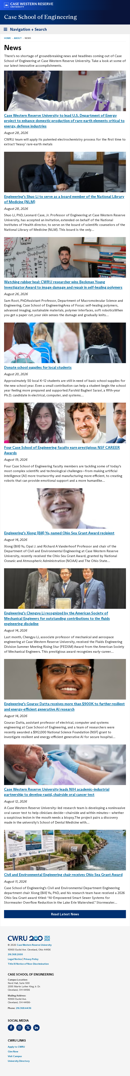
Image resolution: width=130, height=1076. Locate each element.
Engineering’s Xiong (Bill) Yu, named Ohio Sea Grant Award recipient (59, 533)
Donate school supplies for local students (38, 367)
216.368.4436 (23, 1008)
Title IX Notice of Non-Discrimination (28, 963)
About (18, 38)
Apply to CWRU (16, 1046)
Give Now (13, 1051)
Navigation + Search (24, 30)
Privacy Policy (31, 959)
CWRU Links (17, 1040)
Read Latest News (65, 914)
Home (7, 38)
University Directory (19, 1060)
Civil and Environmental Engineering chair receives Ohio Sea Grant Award (63, 874)
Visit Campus (15, 1056)
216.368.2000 (15, 954)
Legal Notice (15, 959)
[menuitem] (65, 1046)
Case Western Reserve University (34, 944)
